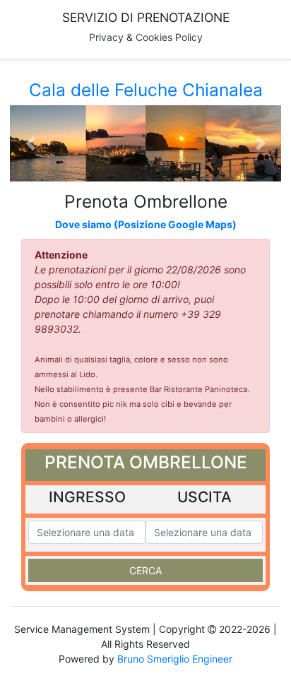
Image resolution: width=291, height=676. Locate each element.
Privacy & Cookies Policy (146, 37)
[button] (30, 143)
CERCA (145, 570)
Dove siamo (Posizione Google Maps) (146, 224)
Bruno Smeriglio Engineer (174, 659)
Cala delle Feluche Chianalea (146, 89)
